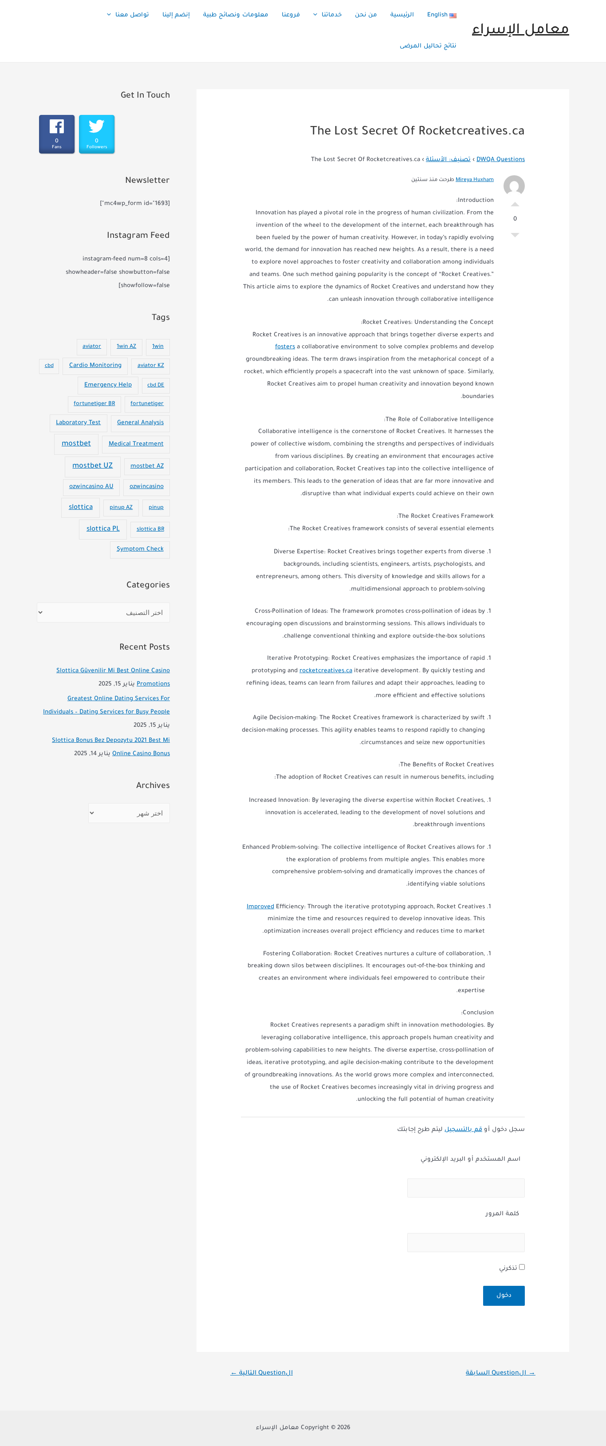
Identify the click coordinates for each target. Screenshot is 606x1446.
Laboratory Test (78, 423)
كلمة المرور (502, 1214)
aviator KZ (151, 366)
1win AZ (126, 347)
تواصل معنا (132, 15)
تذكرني (509, 1268)
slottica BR (150, 530)
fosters (285, 347)
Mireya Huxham (475, 180)
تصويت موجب (515, 201)
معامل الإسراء (520, 31)
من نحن (366, 15)
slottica (81, 508)
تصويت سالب (515, 237)
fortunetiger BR (94, 404)
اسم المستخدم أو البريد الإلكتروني (470, 1159)
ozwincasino (147, 487)
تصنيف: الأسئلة (448, 160)
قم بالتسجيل (463, 1130)
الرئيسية (402, 15)
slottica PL (103, 529)
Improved (260, 907)
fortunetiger (147, 404)
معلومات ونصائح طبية (235, 15)
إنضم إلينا (176, 15)
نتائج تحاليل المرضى (428, 46)
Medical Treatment (136, 444)
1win (158, 347)
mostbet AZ (147, 467)
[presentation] (317, 15)
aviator (92, 347)
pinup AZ (121, 508)
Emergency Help (108, 385)
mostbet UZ (92, 466)
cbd (49, 366)
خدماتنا (332, 15)
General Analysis (140, 423)
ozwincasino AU (91, 487)
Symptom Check (140, 549)
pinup (156, 508)
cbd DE (155, 386)
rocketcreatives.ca (325, 671)
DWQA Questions (500, 160)
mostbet (76, 444)
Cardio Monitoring (95, 365)
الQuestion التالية (261, 1373)
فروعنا (291, 15)
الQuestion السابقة (500, 1373)
